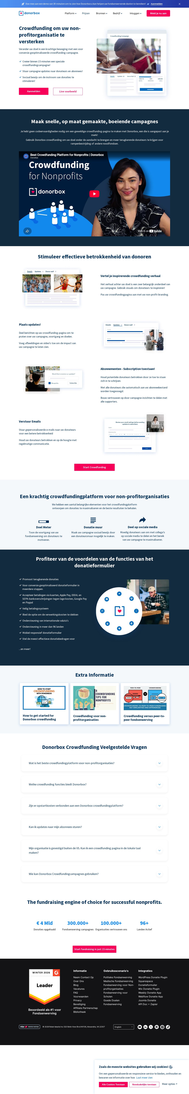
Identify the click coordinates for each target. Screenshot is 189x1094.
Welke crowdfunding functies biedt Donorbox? (58, 784)
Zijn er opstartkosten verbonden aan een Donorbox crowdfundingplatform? (76, 805)
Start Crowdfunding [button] (94, 467)
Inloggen (134, 13)
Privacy (77, 1000)
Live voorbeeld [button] (67, 91)
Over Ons (78, 981)
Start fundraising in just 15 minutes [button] (94, 949)
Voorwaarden (80, 996)
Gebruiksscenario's (116, 970)
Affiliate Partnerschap (85, 1008)
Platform (69, 13)
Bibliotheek (79, 1011)
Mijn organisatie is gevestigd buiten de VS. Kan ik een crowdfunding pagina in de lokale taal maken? (85, 850)
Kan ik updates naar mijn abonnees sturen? (55, 827)
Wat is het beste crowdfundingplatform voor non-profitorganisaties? (71, 763)
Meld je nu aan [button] (158, 13)
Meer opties (168, 1084)
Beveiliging (79, 1004)
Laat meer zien (144, 1077)
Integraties (145, 970)
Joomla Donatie (147, 1000)
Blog (75, 984)
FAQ (75, 992)
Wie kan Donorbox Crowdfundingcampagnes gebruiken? (64, 874)
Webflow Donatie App (150, 996)
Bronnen (100, 13)
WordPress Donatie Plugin (152, 977)
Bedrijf (116, 13)
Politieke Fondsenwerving (118, 977)
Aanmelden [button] (33, 91)
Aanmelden (157, 3)
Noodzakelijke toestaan (144, 1084)
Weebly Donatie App (149, 992)
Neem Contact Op (83, 977)
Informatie (80, 970)
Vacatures (78, 988)
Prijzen (86, 13)
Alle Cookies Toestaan (113, 1084)
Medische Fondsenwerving (118, 981)
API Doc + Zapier (148, 1004)
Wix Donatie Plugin (148, 988)
